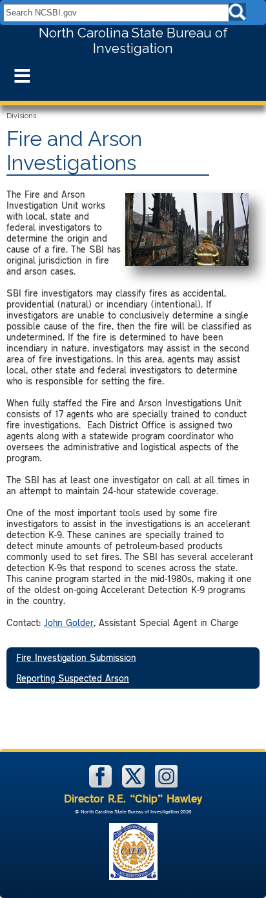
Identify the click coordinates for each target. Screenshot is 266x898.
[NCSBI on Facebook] (101, 784)
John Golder (69, 622)
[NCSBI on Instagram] (166, 784)
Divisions (21, 116)
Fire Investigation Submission (76, 657)
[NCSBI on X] (134, 784)
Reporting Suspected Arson (72, 678)
